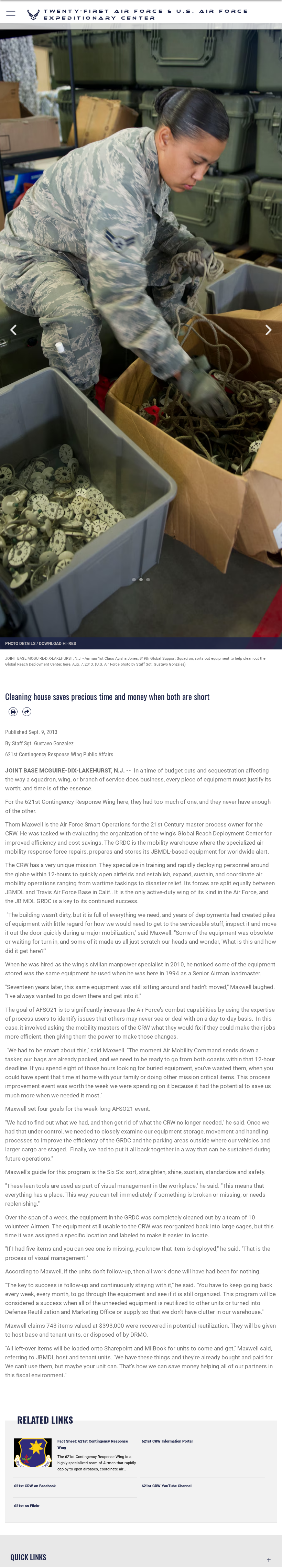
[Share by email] (26, 711)
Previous (14, 330)
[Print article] (13, 711)
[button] (11, 14)
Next (268, 330)
